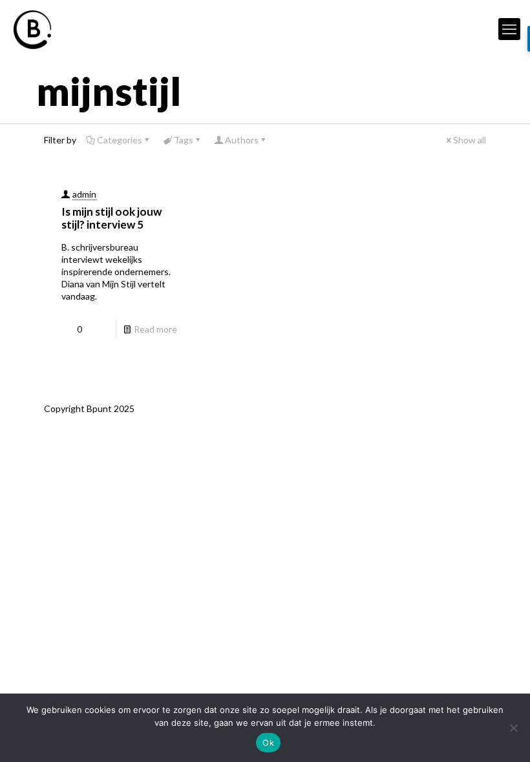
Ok (268, 742)
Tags (183, 139)
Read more (155, 329)
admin (84, 194)
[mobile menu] (509, 29)
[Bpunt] (32, 29)
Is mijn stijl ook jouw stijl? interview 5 (111, 218)
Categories (119, 139)
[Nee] (513, 727)
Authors (242, 139)
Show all (469, 139)
